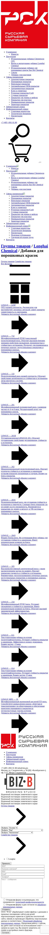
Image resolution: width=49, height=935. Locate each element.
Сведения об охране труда (22, 237)
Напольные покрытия (20, 84)
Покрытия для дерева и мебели (24, 98)
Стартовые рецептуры (20, 111)
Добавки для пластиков (21, 75)
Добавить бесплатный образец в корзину (18, 314)
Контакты (10, 118)
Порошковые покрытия (21, 82)
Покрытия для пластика (21, 100)
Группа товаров (7, 261)
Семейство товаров (23, 261)
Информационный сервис (17, 109)
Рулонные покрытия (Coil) (22, 93)
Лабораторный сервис (15, 107)
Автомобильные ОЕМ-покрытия (25, 86)
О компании (11, 52)
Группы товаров (16, 246)
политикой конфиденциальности (30, 902)
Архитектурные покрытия (22, 79)
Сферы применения (14, 77)
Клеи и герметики (19, 91)
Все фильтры (6, 264)
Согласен (5, 933)
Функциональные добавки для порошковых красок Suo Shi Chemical (27, 69)
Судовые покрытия (19, 95)
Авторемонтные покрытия (22, 88)
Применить (6, 863)
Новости (14, 54)
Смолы (14, 72)
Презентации (16, 116)
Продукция (11, 56)
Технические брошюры (21, 113)
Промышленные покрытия (22, 102)
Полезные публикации (21, 235)
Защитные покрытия (20, 104)
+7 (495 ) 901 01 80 (9, 122)
